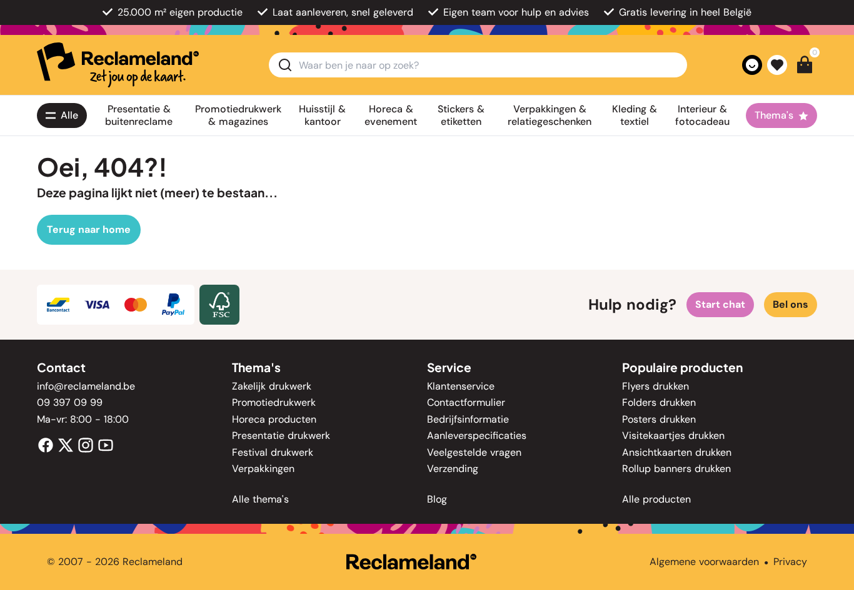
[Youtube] (105, 444)
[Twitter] (65, 444)
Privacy (790, 561)
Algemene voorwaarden (704, 561)
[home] (118, 64)
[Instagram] (85, 444)
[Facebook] (45, 444)
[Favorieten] (777, 65)
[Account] (752, 65)
